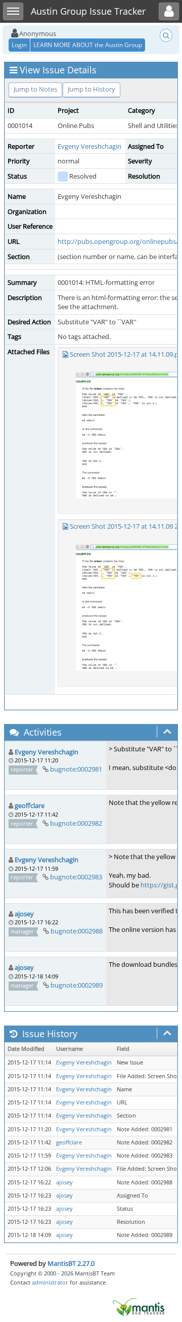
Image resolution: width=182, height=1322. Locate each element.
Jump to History (91, 89)
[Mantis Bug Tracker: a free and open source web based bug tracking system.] (138, 1306)
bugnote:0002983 (76, 876)
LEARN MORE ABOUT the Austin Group (87, 44)
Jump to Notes (35, 89)
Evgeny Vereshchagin (89, 146)
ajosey (24, 913)
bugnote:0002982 (76, 823)
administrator (50, 1282)
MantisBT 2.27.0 (71, 1263)
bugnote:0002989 (77, 985)
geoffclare (29, 805)
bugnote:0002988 (77, 930)
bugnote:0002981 (76, 769)
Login (19, 44)
